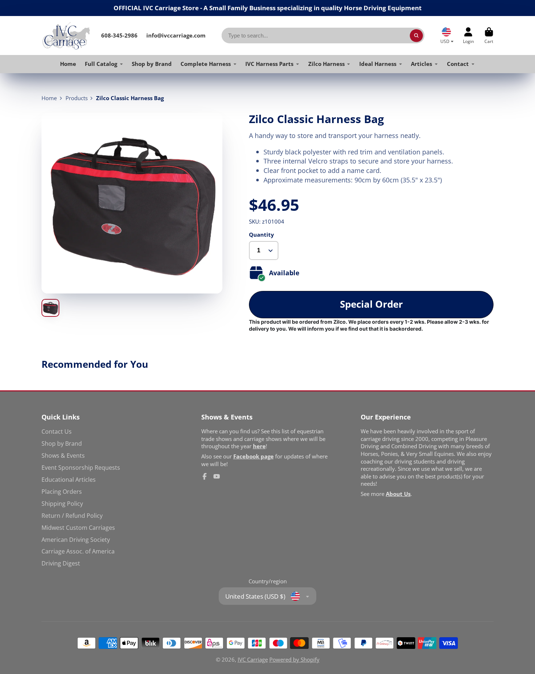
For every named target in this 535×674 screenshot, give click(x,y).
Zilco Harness (326, 63)
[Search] (416, 35)
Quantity (261, 234)
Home (68, 63)
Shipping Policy (62, 504)
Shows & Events (63, 456)
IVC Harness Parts (269, 63)
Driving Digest (60, 563)
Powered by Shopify (294, 659)
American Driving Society (75, 540)
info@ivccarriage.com (176, 35)
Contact (458, 63)
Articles (421, 63)
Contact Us (56, 431)
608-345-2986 (119, 35)
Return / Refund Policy (72, 516)
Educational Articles (68, 480)
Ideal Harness (377, 63)
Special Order (371, 304)
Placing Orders (61, 492)
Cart (489, 35)
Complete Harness (206, 63)
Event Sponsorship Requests (80, 468)
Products (77, 98)
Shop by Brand (152, 63)
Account (468, 35)
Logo (66, 35)
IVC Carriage (253, 659)
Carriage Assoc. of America (78, 551)
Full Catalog (101, 63)
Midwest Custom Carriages (78, 528)
